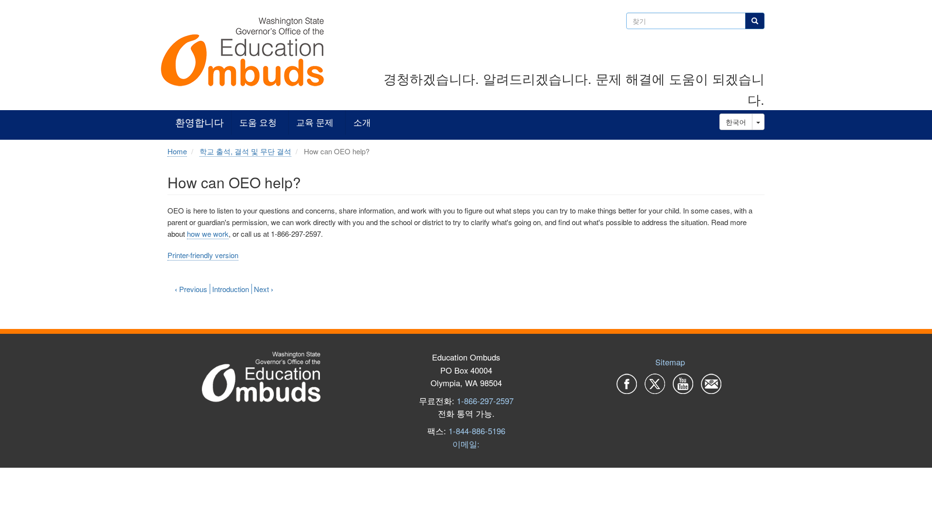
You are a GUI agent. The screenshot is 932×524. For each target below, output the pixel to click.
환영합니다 (199, 122)
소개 (362, 122)
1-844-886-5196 (477, 431)
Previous (191, 289)
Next (263, 289)
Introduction (230, 289)
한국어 (736, 122)
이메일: (466, 444)
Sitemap (670, 362)
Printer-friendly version (202, 255)
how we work (208, 234)
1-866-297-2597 (485, 401)
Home (177, 151)
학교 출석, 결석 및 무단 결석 (245, 151)
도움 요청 (258, 122)
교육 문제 (314, 122)
